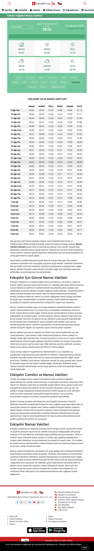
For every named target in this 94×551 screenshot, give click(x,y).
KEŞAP (44, 82)
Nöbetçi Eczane (53, 10)
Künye (50, 516)
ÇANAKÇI (43, 87)
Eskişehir (22, 10)
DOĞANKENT (53, 78)
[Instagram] (26, 502)
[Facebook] (17, 502)
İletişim (12, 524)
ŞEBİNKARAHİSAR (58, 87)
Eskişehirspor (72, 10)
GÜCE (25, 82)
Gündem (36, 10)
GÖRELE (16, 82)
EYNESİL (74, 78)
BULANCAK (30, 78)
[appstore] (37, 530)
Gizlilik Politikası (16, 519)
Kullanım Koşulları (55, 519)
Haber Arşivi (62, 510)
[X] (21, 502)
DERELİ (41, 78)
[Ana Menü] (9, 3)
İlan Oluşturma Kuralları (57, 521)
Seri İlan (8, 10)
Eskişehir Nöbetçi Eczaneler (69, 492)
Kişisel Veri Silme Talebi (19, 521)
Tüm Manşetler (63, 505)
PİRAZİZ (53, 82)
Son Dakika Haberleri (66, 507)
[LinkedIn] (30, 502)
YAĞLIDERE (76, 82)
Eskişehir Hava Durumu (67, 495)
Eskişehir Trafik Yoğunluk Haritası (71, 500)
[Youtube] (34, 502)
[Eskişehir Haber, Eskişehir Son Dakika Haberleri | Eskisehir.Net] (47, 3)
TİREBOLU (64, 82)
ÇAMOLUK (32, 87)
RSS (26, 541)
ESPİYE (64, 78)
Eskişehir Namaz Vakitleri (68, 497)
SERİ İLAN (13, 516)
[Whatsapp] (43, 502)
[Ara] (85, 3)
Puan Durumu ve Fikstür (67, 502)
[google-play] (57, 530)
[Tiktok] (38, 502)
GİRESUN (34, 82)
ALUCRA (19, 78)
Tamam (84, 547)
